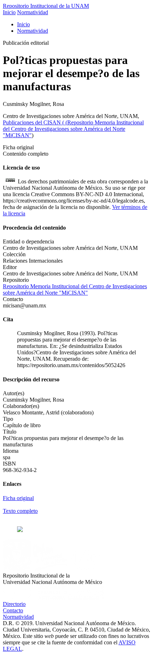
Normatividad (32, 12)
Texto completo (20, 511)
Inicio (9, 12)
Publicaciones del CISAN (32, 122)
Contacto (13, 610)
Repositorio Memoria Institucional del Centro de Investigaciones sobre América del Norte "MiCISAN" (73, 128)
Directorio (14, 604)
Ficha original (18, 498)
